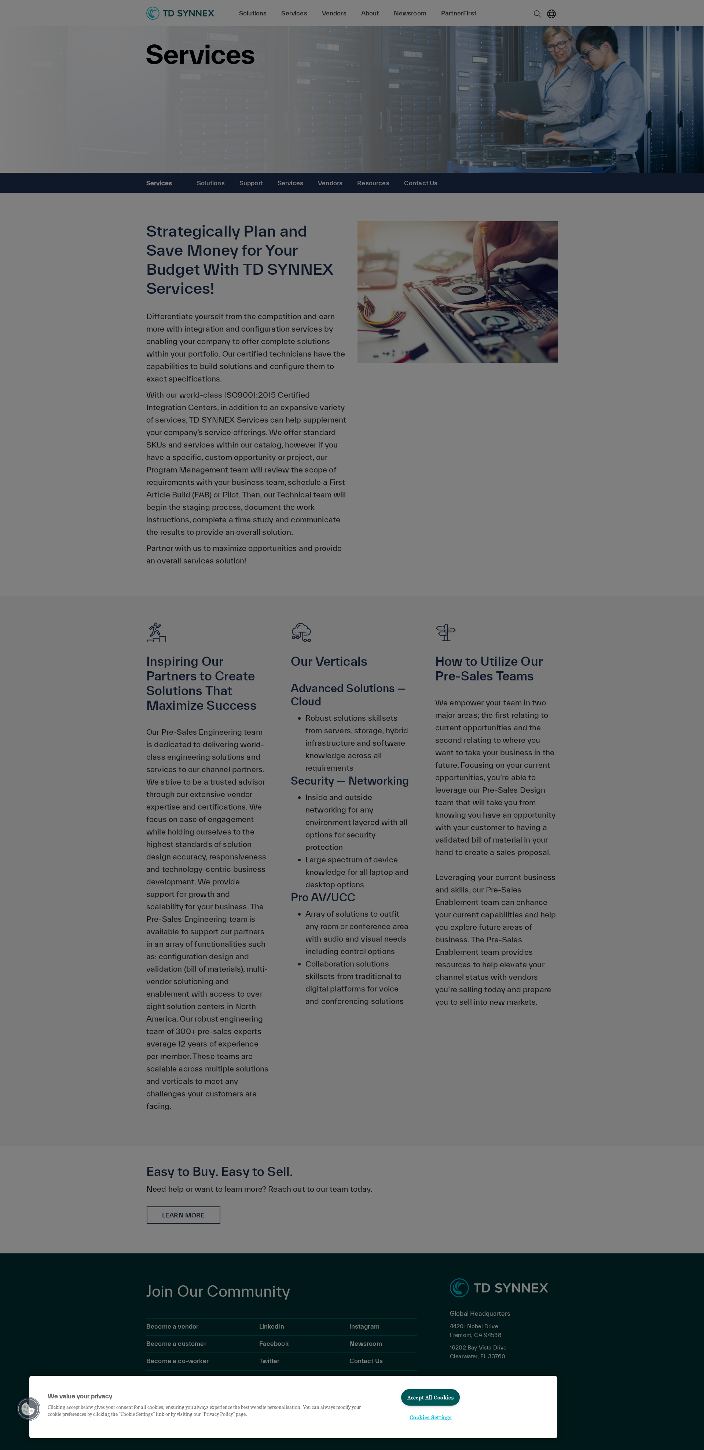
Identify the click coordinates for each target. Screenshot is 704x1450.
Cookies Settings (431, 1417)
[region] (293, 1407)
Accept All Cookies (430, 1397)
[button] (28, 1409)
